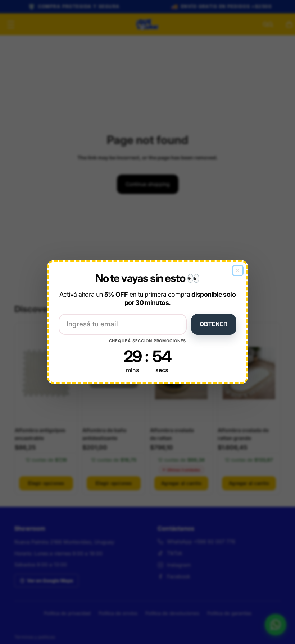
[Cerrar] (238, 270)
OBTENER (214, 324)
